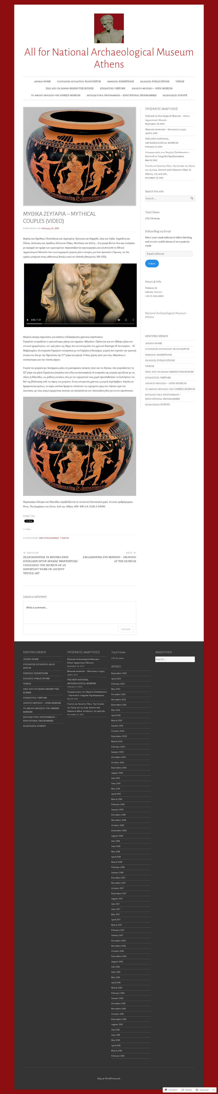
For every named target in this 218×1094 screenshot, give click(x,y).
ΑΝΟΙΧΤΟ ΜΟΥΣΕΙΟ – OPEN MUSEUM (152, 88)
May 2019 (115, 788)
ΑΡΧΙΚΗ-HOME (42, 81)
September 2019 (118, 767)
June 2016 (115, 972)
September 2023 (119, 673)
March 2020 (117, 741)
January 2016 (117, 998)
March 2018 (116, 862)
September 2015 (118, 1019)
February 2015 (117, 1056)
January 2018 (117, 872)
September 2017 (118, 893)
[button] (79, 446)
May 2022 (115, 689)
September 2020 (119, 736)
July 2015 (115, 1029)
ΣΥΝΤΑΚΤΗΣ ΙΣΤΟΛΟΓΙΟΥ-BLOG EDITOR (79, 81)
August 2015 (117, 1024)
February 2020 (118, 746)
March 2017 (116, 925)
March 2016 (116, 987)
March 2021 (116, 720)
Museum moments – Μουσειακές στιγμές (165, 129)
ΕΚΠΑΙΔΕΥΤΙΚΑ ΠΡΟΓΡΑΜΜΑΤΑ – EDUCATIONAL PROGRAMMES (121, 95)
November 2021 (118, 699)
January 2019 (117, 809)
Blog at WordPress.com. (109, 1078)
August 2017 (117, 898)
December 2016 (118, 940)
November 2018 (118, 820)
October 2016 (117, 951)
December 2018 (118, 814)
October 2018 (117, 825)
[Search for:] (170, 198)
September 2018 (118, 830)
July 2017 (115, 904)
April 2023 (116, 678)
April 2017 (116, 919)
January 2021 (117, 725)
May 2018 (115, 851)
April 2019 (116, 793)
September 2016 (118, 956)
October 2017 (117, 888)
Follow (151, 263)
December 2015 (118, 1003)
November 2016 (118, 946)
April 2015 (116, 1045)
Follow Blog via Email (158, 231)
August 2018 (117, 835)
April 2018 (116, 856)
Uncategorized (49, 538)
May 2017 (115, 914)
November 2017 (118, 883)
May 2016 (115, 977)
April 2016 (116, 982)
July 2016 (115, 966)
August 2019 (117, 773)
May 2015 (115, 1040)
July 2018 (115, 841)
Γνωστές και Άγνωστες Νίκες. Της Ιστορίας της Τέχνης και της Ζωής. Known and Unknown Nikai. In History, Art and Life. (170, 169)
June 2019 (115, 783)
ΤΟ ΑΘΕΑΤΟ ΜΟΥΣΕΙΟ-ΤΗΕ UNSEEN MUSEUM (55, 95)
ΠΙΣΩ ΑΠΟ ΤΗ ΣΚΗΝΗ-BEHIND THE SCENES (69, 88)
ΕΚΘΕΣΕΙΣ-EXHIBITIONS (120, 81)
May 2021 (115, 710)
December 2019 (118, 757)
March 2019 (116, 799)
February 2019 (118, 804)
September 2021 (118, 704)
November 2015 (118, 1008)
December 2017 (118, 877)
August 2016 (117, 961)
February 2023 (118, 683)
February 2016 (118, 993)
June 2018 (115, 846)
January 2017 (117, 935)
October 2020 (117, 731)
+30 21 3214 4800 (154, 296)
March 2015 (116, 1050)
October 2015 (117, 1014)
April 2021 (116, 715)
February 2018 (118, 867)
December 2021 (118, 694)
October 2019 (117, 762)
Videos (64, 538)
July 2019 (115, 778)
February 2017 (117, 930)
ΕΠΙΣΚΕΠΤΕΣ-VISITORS (112, 88)
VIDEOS (180, 81)
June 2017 (115, 909)
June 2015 (115, 1035)
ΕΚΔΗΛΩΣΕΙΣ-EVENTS (175, 95)
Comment (126, 629)
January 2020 (117, 752)
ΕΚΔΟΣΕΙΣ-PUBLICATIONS (154, 81)
